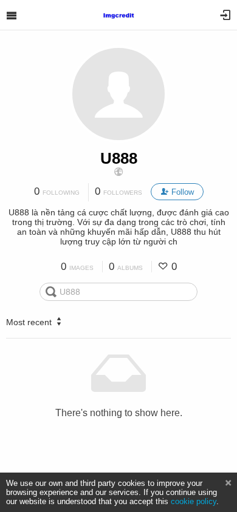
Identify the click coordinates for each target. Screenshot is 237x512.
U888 (118, 158)
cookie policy (193, 501)
